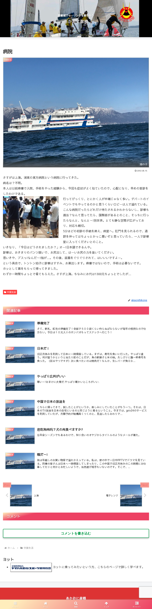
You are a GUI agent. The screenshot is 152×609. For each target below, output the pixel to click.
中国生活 (11, 292)
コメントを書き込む (76, 533)
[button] (140, 516)
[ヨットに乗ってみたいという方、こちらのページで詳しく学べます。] (31, 567)
